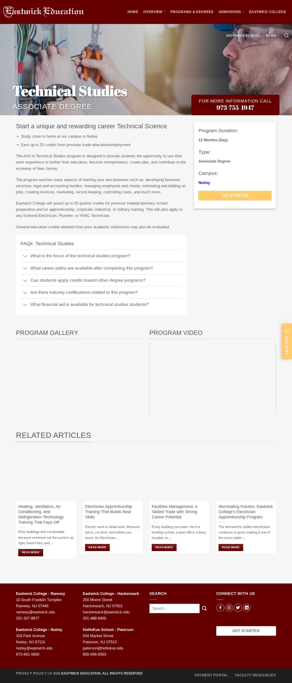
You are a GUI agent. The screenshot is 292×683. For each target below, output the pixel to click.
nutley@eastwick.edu (34, 648)
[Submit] (204, 608)
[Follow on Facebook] (220, 608)
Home (133, 12)
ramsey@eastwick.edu (35, 612)
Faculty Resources (255, 675)
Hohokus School (243, 35)
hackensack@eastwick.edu (106, 612)
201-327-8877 (27, 618)
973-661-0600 (27, 654)
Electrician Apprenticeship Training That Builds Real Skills (108, 511)
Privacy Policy (31, 673)
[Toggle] (25, 256)
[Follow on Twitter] (238, 608)
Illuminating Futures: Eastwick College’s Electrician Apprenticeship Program (246, 511)
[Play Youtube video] (212, 378)
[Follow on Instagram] (229, 608)
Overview (152, 12)
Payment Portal (211, 675)
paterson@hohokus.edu (103, 648)
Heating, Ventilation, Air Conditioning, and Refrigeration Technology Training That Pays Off (41, 514)
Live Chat (287, 345)
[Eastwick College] (43, 12)
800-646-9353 (94, 654)
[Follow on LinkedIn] (247, 608)
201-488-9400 (94, 618)
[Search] (286, 35)
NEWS (271, 35)
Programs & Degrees (192, 12)
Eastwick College (267, 12)
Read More (30, 552)
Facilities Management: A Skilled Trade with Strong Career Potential (174, 511)
